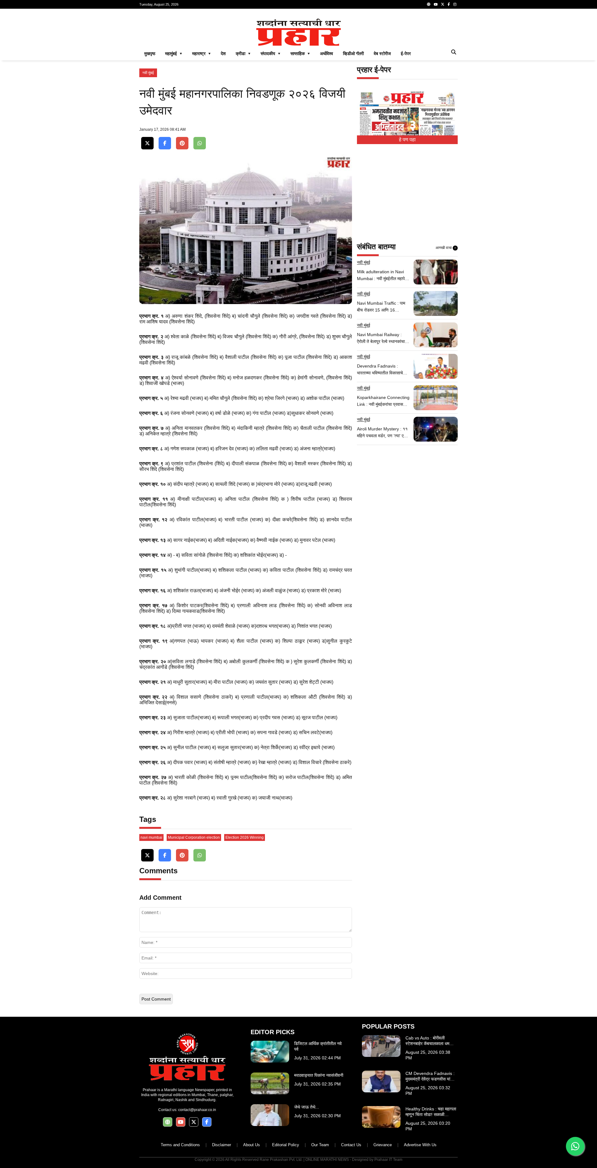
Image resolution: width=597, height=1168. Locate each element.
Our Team (320, 1144)
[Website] (428, 4)
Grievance (382, 1144)
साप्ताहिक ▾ (300, 53)
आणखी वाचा (446, 248)
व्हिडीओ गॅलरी (353, 53)
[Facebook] (449, 4)
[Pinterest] (182, 143)
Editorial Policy (285, 1144)
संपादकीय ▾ (270, 53)
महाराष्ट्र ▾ (201, 53)
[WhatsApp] (199, 143)
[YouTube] (435, 4)
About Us (251, 1144)
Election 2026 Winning (244, 837)
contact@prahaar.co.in (197, 1110)
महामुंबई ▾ (173, 53)
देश (223, 53)
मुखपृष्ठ (149, 53)
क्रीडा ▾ (243, 53)
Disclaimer (221, 1144)
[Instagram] (454, 4)
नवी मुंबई (148, 73)
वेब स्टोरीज (382, 53)
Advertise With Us (420, 1144)
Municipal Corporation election (194, 837)
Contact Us (351, 1144)
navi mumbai (151, 837)
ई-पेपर (406, 53)
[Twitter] (442, 4)
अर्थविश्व (326, 53)
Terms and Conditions (180, 1144)
